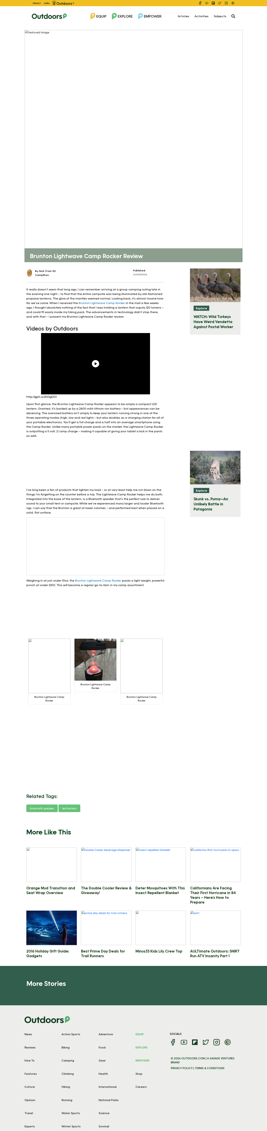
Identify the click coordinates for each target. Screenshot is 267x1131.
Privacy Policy (182, 1068)
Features (31, 1073)
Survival (104, 1126)
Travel (29, 1113)
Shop (138, 1073)
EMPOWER (142, 1060)
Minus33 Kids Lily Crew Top (158, 951)
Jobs (46, 3)
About (37, 3)
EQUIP (139, 1034)
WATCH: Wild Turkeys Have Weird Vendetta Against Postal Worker (213, 321)
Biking (66, 1047)
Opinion (30, 1100)
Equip (101, 16)
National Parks (108, 1100)
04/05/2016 (140, 274)
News (28, 1034)
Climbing (68, 1073)
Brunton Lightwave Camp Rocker (102, 303)
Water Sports (71, 1113)
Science (104, 1113)
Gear (102, 1060)
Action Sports (71, 1034)
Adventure (106, 1034)
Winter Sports (71, 1126)
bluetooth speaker (42, 808)
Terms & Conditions (209, 1068)
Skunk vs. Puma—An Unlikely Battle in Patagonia (211, 504)
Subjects (220, 16)
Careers (141, 1086)
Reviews (30, 1047)
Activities (201, 16)
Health (103, 1073)
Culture (30, 1086)
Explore (125, 16)
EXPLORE (141, 1047)
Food (102, 1047)
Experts (30, 1126)
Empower (152, 16)
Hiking (66, 1086)
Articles (183, 16)
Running (67, 1100)
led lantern (69, 808)
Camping (68, 1060)
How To (30, 1060)
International (108, 1086)
